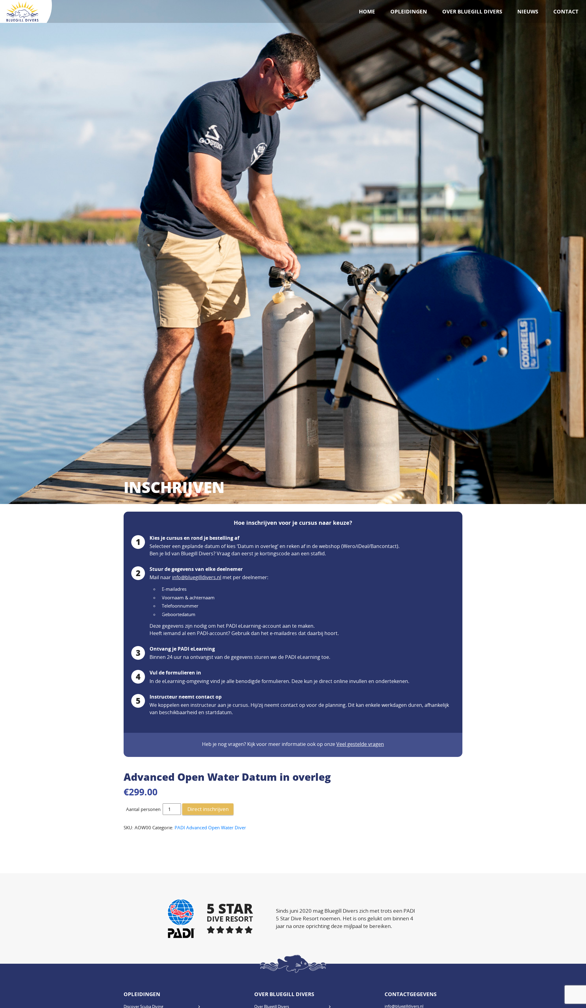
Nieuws (527, 11)
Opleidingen (408, 11)
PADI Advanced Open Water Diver (210, 827)
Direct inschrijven (208, 809)
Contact (565, 11)
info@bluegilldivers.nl (196, 577)
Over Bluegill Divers (472, 11)
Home (367, 11)
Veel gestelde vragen (360, 744)
